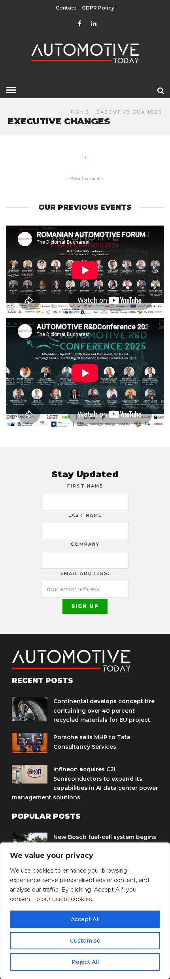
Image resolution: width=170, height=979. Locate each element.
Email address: (85, 573)
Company (85, 544)
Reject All (85, 962)
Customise (85, 940)
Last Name (85, 515)
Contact (66, 8)
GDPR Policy (98, 8)
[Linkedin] (93, 24)
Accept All (85, 919)
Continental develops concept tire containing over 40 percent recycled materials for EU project (104, 711)
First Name (85, 486)
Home (80, 112)
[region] (85, 910)
